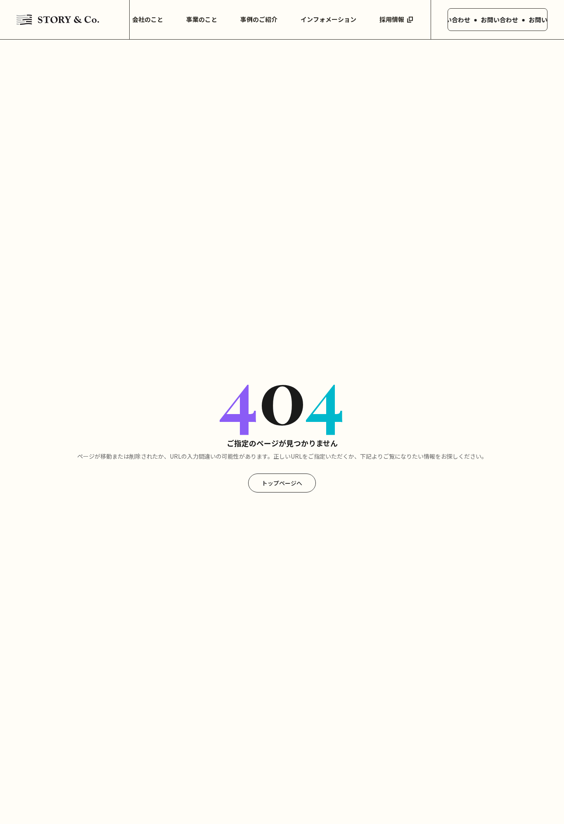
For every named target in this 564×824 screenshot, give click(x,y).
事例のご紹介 (258, 19)
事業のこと (201, 19)
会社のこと (147, 19)
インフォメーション (328, 19)
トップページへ (282, 483)
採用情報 (391, 19)
